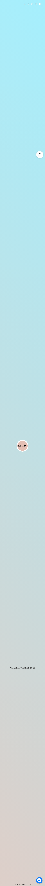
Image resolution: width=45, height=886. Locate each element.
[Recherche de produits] (40, 154)
